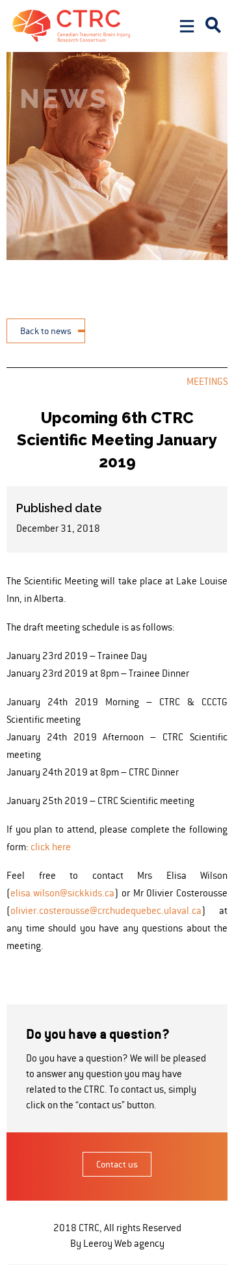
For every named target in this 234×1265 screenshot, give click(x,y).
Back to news (46, 331)
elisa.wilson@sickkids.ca (62, 893)
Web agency (139, 1243)
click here (51, 847)
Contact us (117, 1164)
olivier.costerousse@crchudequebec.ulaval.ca (106, 910)
